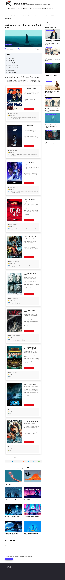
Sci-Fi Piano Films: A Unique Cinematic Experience (11, 534)
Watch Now (30, 109)
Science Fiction (17, 15)
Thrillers (35, 15)
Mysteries (50, 11)
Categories (47, 22)
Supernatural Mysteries (27, 15)
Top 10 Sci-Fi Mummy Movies (52, 124)
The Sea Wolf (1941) (11, 57)
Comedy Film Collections (35, 8)
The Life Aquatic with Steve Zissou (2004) (16, 68)
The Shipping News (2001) (13, 65)
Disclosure (8, 569)
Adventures (19, 8)
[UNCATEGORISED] (52, 55)
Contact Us (9, 568)
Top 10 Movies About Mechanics (52, 57)
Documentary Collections (10, 11)
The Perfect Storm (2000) (13, 67)
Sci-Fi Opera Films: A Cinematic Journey (31, 517)
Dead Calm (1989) (11, 62)
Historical (32, 11)
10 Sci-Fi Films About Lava (30, 483)
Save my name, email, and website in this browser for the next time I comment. (19, 556)
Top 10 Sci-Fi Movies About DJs (31, 499)
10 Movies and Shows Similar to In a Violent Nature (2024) (52, 74)
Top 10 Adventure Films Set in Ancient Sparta (52, 92)
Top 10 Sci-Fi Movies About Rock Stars (12, 517)
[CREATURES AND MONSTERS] (52, 122)
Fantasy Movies (25, 11)
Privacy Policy (9, 567)
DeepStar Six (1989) (11, 63)
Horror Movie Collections (41, 11)
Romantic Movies (8, 15)
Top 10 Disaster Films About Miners (51, 141)
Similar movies (8, 18)
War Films (40, 15)
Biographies (25, 8)
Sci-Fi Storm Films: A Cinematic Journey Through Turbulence (12, 500)
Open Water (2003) (11, 70)
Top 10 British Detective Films (52, 108)
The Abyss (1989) (11, 60)
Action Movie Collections (10, 8)
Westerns (46, 15)
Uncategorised (53, 15)
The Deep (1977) (11, 58)
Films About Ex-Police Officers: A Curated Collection (52, 41)
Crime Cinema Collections (47, 8)
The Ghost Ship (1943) (12, 72)
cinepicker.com (20, 3)
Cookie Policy (9, 566)
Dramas (18, 11)
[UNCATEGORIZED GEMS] (52, 38)
